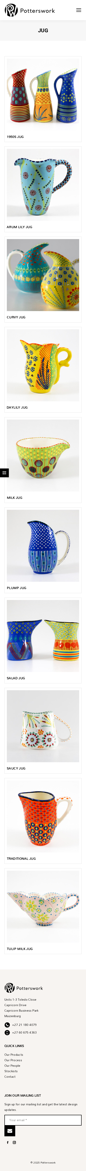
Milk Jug (14, 497)
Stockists (11, 1071)
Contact (10, 1076)
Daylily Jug (17, 407)
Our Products (13, 1055)
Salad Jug (16, 678)
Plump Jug (16, 588)
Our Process (13, 1060)
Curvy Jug (16, 317)
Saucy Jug (16, 768)
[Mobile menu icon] (79, 10)
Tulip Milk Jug (20, 949)
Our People (12, 1065)
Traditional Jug (21, 858)
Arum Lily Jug (19, 227)
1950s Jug (15, 136)
